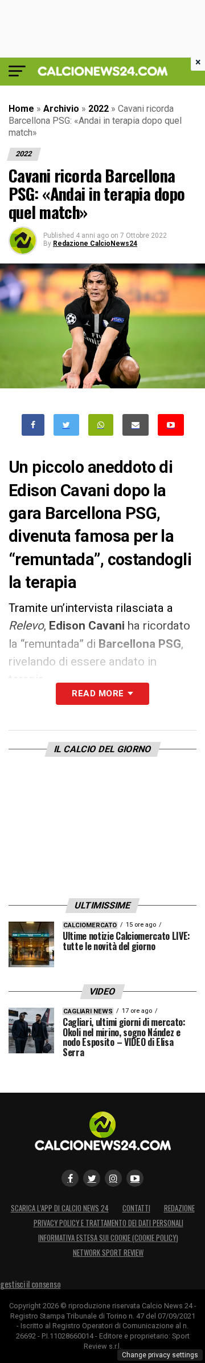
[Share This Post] (100, 425)
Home (21, 108)
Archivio (61, 108)
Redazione (179, 1208)
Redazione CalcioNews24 (95, 244)
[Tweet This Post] (66, 425)
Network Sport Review (108, 1252)
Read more (98, 693)
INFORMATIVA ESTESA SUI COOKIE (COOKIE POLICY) (108, 1237)
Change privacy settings (160, 1355)
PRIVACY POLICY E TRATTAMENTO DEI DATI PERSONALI (108, 1223)
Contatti (136, 1208)
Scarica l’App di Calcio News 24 (60, 1208)
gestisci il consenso (30, 1284)
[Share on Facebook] (33, 425)
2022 (98, 108)
